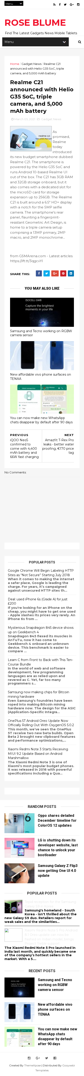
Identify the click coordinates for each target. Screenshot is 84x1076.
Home (14, 64)
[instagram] (78, 4)
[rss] (54, 4)
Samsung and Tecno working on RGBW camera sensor (41, 333)
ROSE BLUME (35, 22)
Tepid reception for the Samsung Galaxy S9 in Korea (50, 904)
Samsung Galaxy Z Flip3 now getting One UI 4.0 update (58, 871)
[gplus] (72, 4)
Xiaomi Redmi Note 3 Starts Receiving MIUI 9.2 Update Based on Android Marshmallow (38, 753)
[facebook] (59, 4)
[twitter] (65, 4)
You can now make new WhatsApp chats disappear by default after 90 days (41, 420)
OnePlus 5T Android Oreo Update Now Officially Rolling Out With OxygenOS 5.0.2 (41, 723)
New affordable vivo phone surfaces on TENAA (40, 376)
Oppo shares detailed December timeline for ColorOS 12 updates (57, 820)
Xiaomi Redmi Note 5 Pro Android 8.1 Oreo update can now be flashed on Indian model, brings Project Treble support (51, 937)
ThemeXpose (32, 1065)
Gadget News (31, 64)
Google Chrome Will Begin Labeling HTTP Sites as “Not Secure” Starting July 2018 (41, 573)
